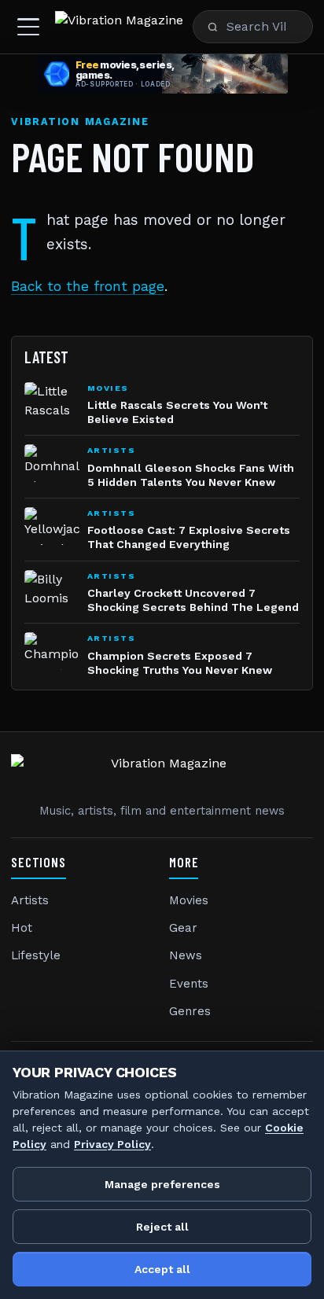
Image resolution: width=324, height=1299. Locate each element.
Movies (188, 900)
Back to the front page (87, 286)
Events (188, 984)
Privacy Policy (112, 1144)
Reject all (162, 1226)
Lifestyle (36, 955)
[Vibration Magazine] (119, 26)
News (185, 955)
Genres (190, 1011)
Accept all (162, 1269)
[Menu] (28, 26)
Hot (21, 928)
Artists (30, 900)
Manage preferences (162, 1184)
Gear (183, 928)
